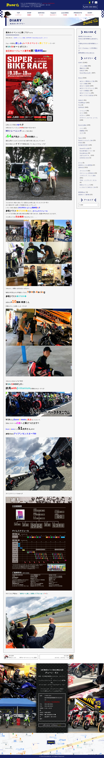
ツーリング (83, 110)
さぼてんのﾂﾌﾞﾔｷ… (85, 155)
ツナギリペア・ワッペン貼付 (88, 175)
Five (79, 105)
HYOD (80, 142)
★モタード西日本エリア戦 (87, 81)
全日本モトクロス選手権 (85, 165)
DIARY (90, 13)
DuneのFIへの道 (84, 148)
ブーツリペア (83, 170)
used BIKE (65, 13)
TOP (18, 13)
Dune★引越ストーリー (86, 150)
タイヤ (81, 133)
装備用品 (82, 130)
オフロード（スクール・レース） (89, 117)
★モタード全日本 (85, 86)
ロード (46, 37)
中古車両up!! (82, 102)
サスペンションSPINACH (87, 173)
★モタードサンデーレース (87, 88)
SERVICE (41, 13)
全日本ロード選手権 (83, 194)
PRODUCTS (78, 13)
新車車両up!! (82, 192)
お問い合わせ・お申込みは (52, 725)
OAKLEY (82, 70)
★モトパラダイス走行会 (86, 95)
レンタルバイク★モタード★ (88, 187)
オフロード (83, 115)
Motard (80, 78)
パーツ (81, 128)
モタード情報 (83, 83)
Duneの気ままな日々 (37, 37)
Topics (80, 138)
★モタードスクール (85, 93)
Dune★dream (84, 153)
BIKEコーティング (85, 185)
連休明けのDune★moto (85, 36)
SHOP (29, 13)
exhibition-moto (84, 157)
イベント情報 (21, 37)
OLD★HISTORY (83, 145)
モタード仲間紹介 (85, 90)
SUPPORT (29, 37)
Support (53, 13)
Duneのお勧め (82, 125)
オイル (80, 162)
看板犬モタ (83, 68)
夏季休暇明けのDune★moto (86, 53)
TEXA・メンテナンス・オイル (88, 180)
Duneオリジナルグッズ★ (85, 140)
